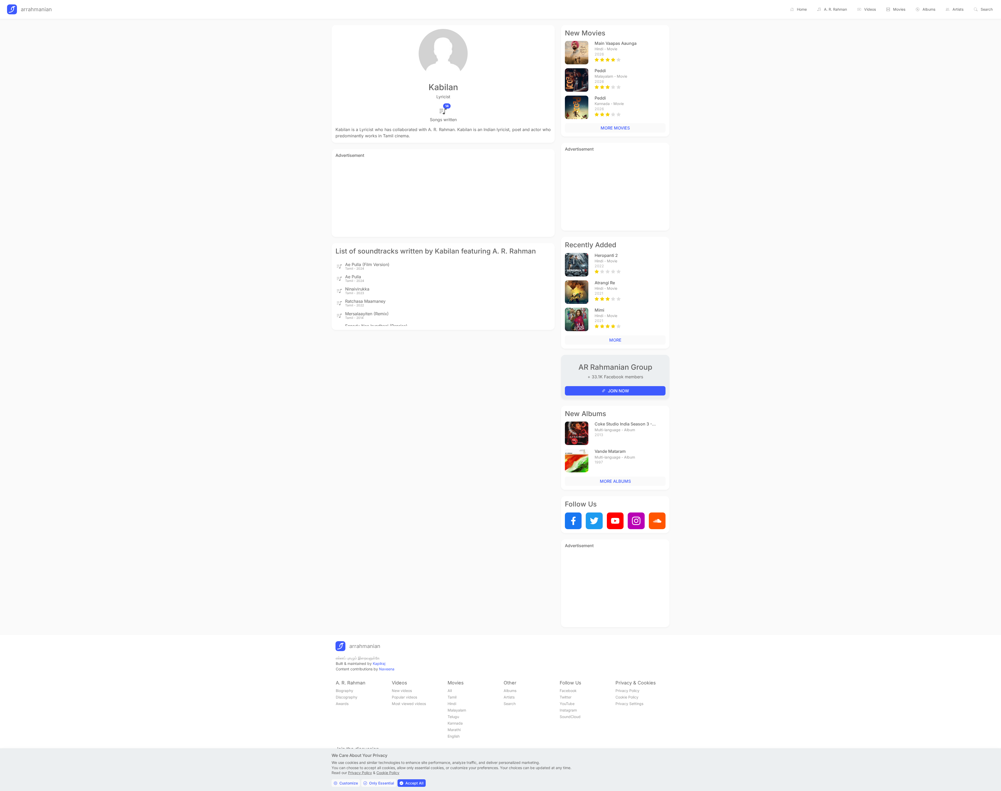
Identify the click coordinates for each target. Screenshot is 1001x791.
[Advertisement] (443, 196)
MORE (615, 340)
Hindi (452, 703)
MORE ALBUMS (615, 481)
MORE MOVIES (615, 128)
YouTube (567, 703)
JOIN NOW (618, 390)
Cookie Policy (626, 697)
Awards (342, 703)
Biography (344, 690)
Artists (958, 9)
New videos (402, 690)
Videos (870, 9)
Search (987, 9)
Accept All (414, 783)
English (454, 736)
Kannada (455, 723)
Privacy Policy (627, 690)
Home (802, 9)
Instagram (568, 710)
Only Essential (381, 783)
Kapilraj (379, 663)
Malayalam (457, 710)
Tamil (452, 697)
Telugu (453, 716)
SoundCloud (570, 716)
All (450, 690)
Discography (346, 697)
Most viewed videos (409, 703)
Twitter (565, 697)
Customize (348, 783)
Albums (929, 9)
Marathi (454, 729)
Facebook (568, 690)
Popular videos (404, 697)
